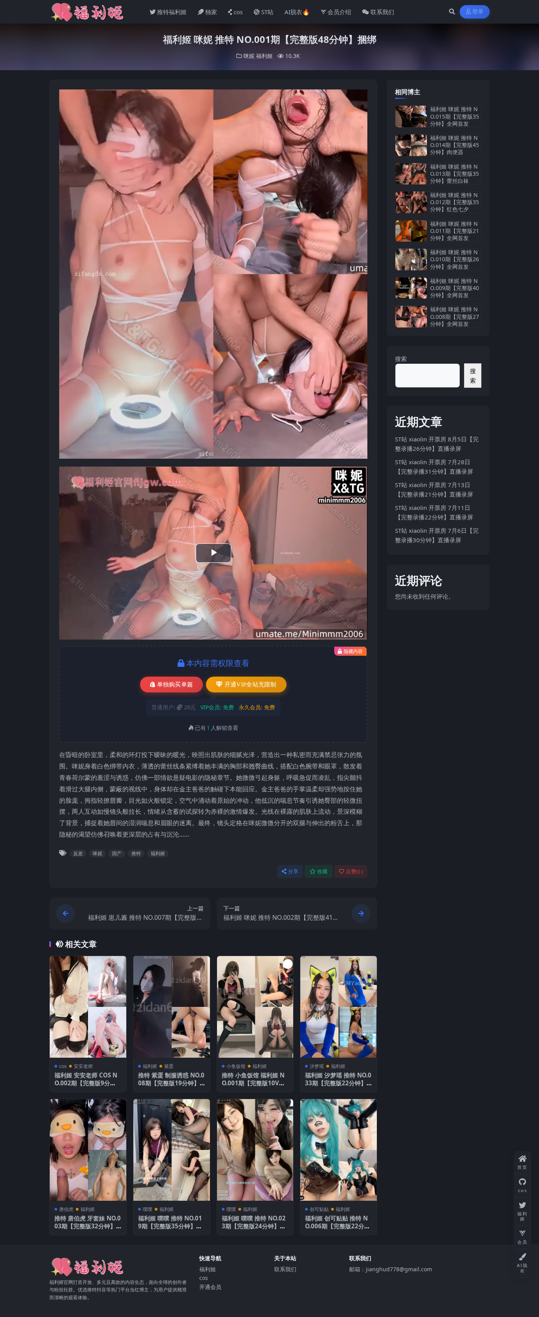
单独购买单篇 (175, 684)
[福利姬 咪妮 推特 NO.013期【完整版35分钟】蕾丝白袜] (411, 174)
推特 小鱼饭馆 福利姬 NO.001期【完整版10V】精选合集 (253, 1083)
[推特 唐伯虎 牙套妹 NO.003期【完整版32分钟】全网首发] (88, 1150)
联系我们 (382, 12)
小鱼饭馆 (235, 1066)
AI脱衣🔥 (297, 12)
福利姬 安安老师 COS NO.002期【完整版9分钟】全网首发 (85, 1083)
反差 (78, 853)
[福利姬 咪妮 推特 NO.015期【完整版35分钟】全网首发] (411, 116)
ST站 (267, 12)
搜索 (401, 359)
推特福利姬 (172, 12)
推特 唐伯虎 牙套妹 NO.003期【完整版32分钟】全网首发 (87, 1226)
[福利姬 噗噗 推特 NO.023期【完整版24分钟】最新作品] (255, 1150)
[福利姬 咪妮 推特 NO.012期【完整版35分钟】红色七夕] (411, 202)
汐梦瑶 (317, 1066)
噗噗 (147, 1209)
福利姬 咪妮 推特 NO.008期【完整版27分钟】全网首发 (454, 316)
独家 (211, 12)
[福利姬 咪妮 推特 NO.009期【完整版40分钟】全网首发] (411, 288)
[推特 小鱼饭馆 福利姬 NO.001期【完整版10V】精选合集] (255, 1007)
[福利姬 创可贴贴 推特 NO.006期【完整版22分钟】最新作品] (338, 1150)
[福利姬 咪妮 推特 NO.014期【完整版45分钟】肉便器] (411, 145)
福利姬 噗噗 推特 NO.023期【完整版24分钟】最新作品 (254, 1226)
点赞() (354, 871)
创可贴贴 (319, 1209)
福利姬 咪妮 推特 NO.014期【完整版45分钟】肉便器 (454, 145)
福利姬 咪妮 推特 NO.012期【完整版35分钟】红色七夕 (454, 202)
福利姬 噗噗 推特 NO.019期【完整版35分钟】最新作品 (170, 1226)
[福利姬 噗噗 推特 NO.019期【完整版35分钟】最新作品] (171, 1150)
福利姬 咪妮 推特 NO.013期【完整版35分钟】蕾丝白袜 (454, 173)
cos (238, 12)
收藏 (322, 871)
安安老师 (83, 1066)
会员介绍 (339, 12)
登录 (478, 12)
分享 (293, 871)
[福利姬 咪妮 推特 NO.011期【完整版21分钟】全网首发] (411, 231)
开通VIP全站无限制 (251, 684)
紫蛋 (169, 1066)
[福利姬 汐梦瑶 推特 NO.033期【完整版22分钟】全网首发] (338, 1007)
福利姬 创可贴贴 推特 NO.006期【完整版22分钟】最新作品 (336, 1226)
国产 (117, 853)
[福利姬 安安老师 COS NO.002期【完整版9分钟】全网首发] (88, 1007)
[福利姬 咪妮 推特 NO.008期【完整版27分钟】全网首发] (411, 316)
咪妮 (249, 56)
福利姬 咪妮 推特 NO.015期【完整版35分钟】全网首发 (454, 116)
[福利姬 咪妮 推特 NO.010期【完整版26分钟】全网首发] (411, 259)
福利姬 (264, 56)
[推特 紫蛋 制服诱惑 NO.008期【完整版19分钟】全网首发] (171, 1007)
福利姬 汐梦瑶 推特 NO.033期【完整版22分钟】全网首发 (338, 1083)
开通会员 (210, 1287)
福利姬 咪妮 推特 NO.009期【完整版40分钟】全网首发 (454, 288)
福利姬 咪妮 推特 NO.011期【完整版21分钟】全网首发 (454, 231)
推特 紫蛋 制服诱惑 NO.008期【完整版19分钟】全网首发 (171, 1083)
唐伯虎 (66, 1209)
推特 (136, 853)
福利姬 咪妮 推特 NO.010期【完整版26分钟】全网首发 (454, 259)
